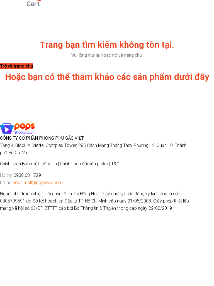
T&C (115, 163)
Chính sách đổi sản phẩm (84, 163)
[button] (16, 66)
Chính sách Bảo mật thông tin (28, 163)
